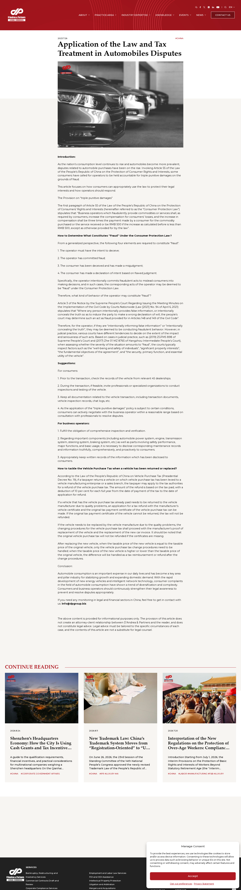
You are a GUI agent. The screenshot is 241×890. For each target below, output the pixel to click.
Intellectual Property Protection (105, 880)
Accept (193, 876)
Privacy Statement (204, 883)
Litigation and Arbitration (102, 884)
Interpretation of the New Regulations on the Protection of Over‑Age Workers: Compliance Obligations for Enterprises (198, 743)
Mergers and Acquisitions (102, 888)
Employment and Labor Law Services (107, 873)
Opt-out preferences (181, 883)
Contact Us (222, 15)
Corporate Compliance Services (41, 888)
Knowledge (163, 15)
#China (179, 38)
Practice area (104, 15)
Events (184, 15)
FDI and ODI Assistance (101, 877)
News (199, 15)
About (83, 15)
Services (31, 867)
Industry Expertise (134, 15)
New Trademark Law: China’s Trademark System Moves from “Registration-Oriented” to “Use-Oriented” (120, 743)
